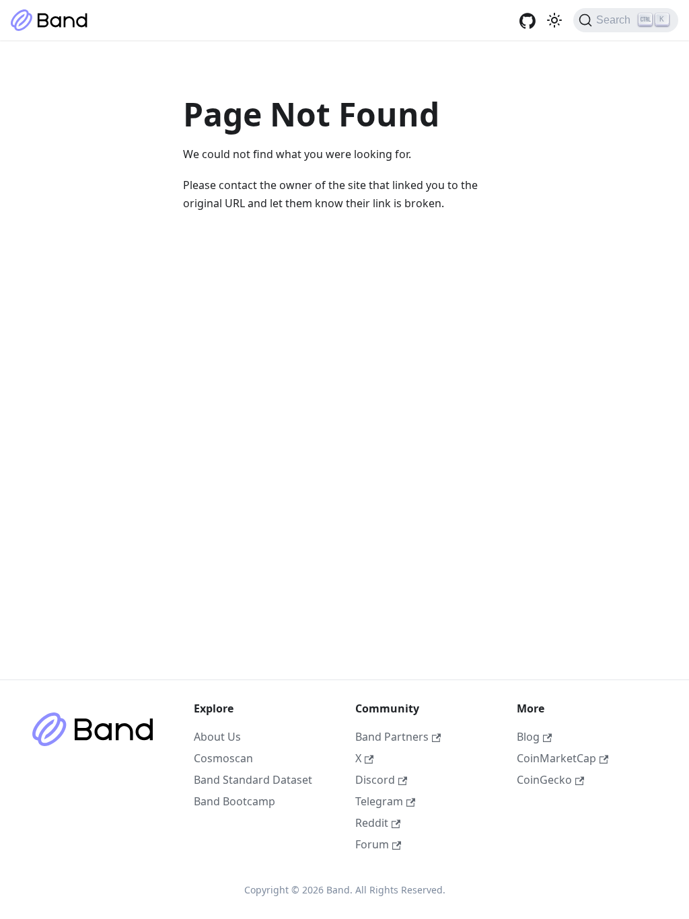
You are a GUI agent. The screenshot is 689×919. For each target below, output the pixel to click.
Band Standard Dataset (253, 779)
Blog (528, 736)
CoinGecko (544, 779)
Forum (372, 844)
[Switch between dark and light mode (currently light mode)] (554, 20)
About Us (217, 736)
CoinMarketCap (556, 758)
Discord (375, 779)
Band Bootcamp (234, 801)
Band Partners (392, 736)
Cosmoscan (223, 758)
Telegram (379, 801)
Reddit (371, 822)
